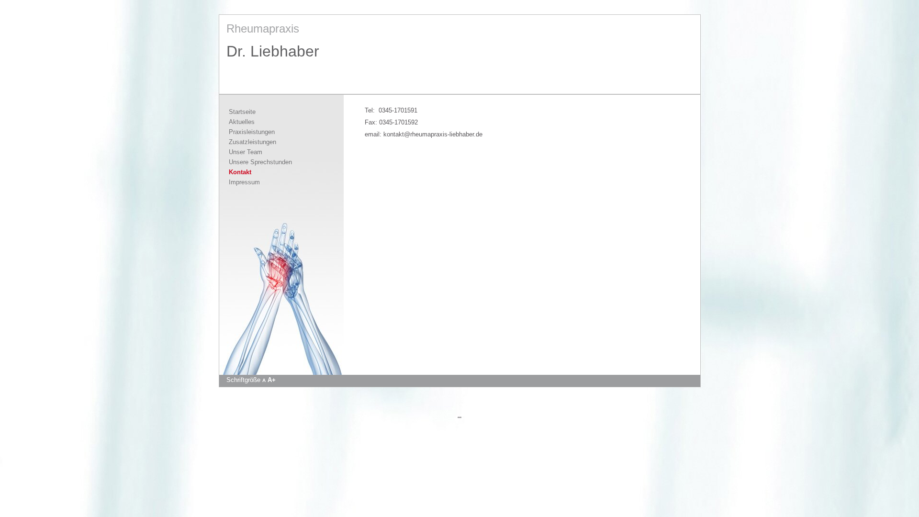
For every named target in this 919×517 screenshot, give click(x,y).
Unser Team (245, 152)
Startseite (242, 111)
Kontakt (240, 172)
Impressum (244, 182)
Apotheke (459, 416)
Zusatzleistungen (252, 142)
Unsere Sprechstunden (260, 162)
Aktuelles (242, 121)
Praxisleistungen (252, 131)
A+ (272, 379)
